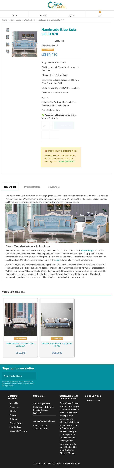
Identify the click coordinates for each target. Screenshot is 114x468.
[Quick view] (24, 340)
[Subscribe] (33, 376)
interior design (87, 250)
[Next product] (110, 20)
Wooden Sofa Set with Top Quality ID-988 (57, 344)
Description (10, 187)
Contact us (14, 407)
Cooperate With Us (18, 431)
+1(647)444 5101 (67, 161)
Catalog (12, 415)
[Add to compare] (55, 134)
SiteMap (13, 411)
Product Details (32, 187)
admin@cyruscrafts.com (44, 421)
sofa (57, 260)
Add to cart (66, 125)
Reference (46, 45)
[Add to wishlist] (46, 134)
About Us (13, 403)
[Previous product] (107, 20)
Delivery (13, 419)
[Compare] (20, 340)
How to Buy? (15, 427)
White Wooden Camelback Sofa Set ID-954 (20, 344)
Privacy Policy (16, 423)
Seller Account (93, 400)
